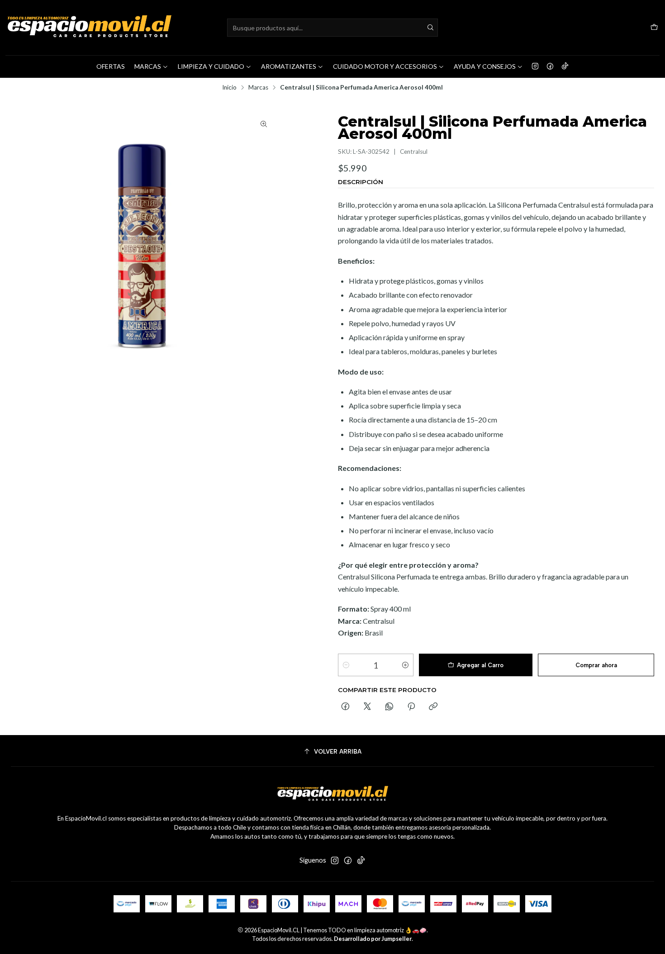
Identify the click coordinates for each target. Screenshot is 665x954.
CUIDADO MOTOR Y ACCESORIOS (385, 66)
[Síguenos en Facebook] (550, 66)
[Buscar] (430, 28)
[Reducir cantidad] (346, 665)
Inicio (229, 88)
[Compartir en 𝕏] (367, 707)
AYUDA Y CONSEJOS (485, 66)
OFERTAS (110, 66)
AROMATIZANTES (288, 66)
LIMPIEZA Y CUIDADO (211, 66)
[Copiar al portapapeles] (433, 707)
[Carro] (654, 27)
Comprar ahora (596, 665)
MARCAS (147, 66)
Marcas (258, 88)
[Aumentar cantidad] (405, 665)
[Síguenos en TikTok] (565, 66)
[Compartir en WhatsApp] (389, 707)
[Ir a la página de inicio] (89, 27)
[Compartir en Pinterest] (411, 707)
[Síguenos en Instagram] (535, 66)
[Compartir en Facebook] (345, 707)
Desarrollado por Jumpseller (373, 938)
